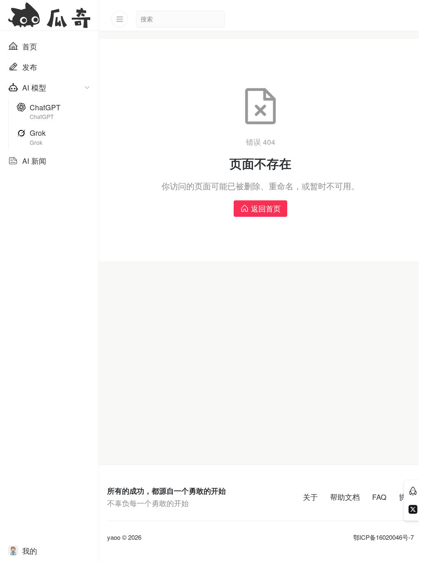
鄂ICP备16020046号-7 (383, 537)
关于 (310, 497)
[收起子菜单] (87, 87)
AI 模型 (34, 87)
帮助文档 (345, 497)
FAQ (379, 497)
